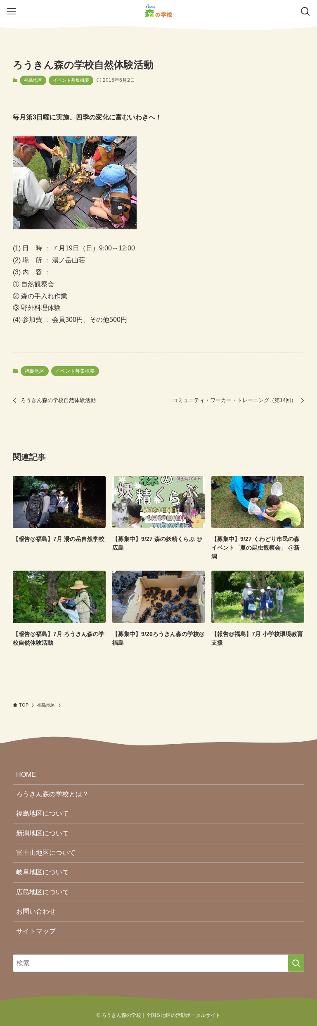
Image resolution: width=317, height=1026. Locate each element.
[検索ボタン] (305, 11)
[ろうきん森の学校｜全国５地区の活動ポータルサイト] (158, 11)
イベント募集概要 (71, 80)
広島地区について (42, 891)
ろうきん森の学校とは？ (52, 793)
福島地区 (33, 80)
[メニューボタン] (11, 11)
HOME (26, 774)
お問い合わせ (36, 911)
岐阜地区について (42, 872)
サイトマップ (36, 931)
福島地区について (42, 813)
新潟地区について (42, 833)
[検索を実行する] (296, 963)
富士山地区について (46, 852)
